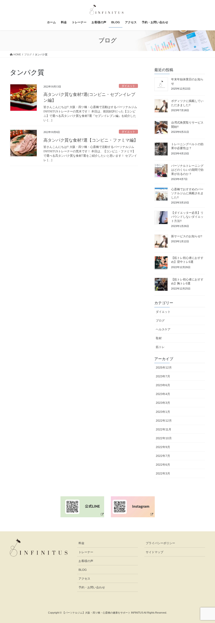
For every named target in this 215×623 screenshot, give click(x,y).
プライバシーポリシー (160, 543)
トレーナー (86, 552)
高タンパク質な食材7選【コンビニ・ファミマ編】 (90, 140)
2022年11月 (163, 429)
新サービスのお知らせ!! (186, 236)
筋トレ (160, 347)
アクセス (84, 578)
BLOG (83, 569)
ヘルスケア (163, 329)
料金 (81, 543)
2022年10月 (164, 438)
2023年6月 (163, 385)
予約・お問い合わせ (92, 587)
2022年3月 (163, 473)
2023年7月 (163, 376)
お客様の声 (86, 561)
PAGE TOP (205, 600)
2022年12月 (164, 420)
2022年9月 (163, 447)
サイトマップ (154, 552)
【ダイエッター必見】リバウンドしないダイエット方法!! (187, 217)
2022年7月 (163, 455)
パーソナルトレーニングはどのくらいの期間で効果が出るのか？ (187, 170)
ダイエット (128, 86)
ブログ (160, 320)
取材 (159, 338)
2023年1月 (163, 411)
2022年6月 (163, 464)
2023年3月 (163, 402)
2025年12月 (164, 367)
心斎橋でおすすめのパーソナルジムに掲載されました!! (187, 193)
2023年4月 (163, 394)
